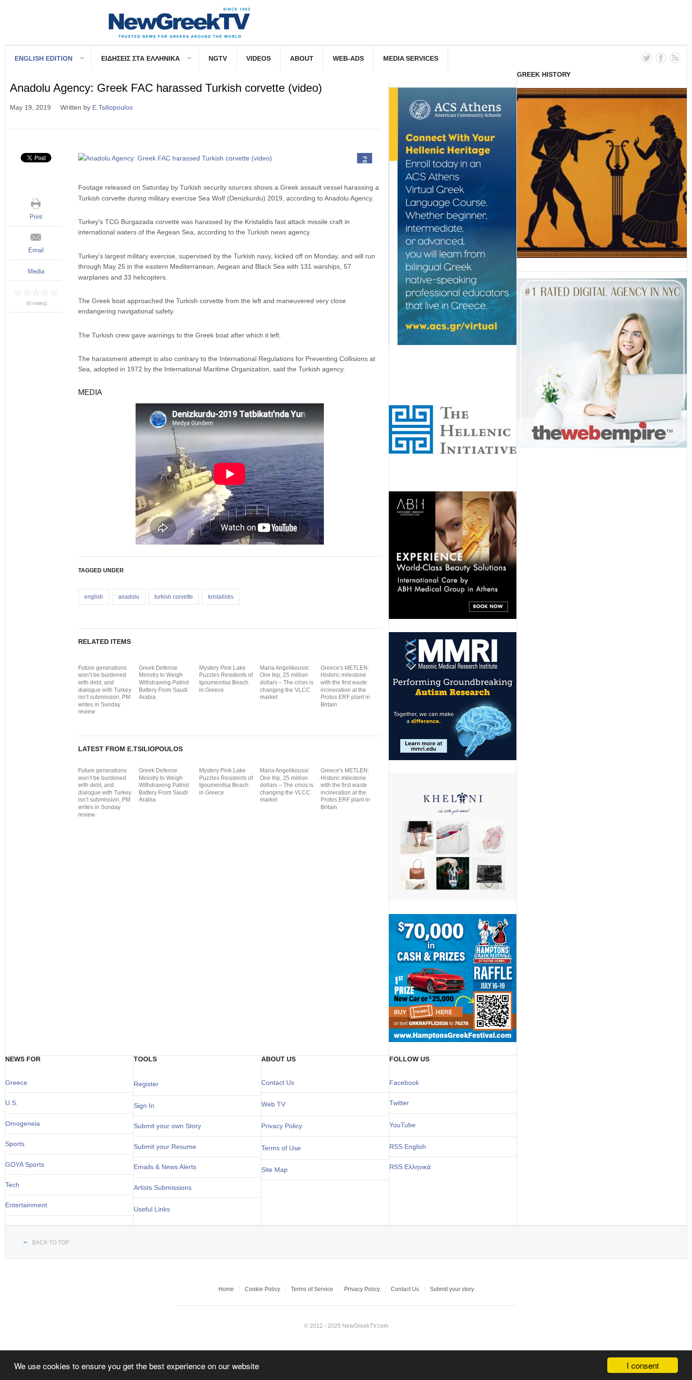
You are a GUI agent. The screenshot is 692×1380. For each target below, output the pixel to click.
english (93, 597)
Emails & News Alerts (165, 1167)
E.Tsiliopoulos (112, 107)
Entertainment (26, 1205)
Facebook (404, 1082)
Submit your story (452, 1289)
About (302, 58)
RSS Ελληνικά (410, 1167)
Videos (258, 58)
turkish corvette (173, 597)
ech (13, 1184)
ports (16, 1143)
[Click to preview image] (229, 158)
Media (36, 271)
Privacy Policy (281, 1126)
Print (36, 216)
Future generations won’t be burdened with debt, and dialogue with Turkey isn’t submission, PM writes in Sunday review (104, 690)
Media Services (410, 58)
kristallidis (220, 597)
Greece (16, 1082)
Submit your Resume (165, 1146)
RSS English (407, 1146)
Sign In (144, 1105)
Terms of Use (281, 1148)
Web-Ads (348, 58)
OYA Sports (27, 1164)
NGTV (218, 58)
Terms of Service (312, 1289)
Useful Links (152, 1209)
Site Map (274, 1169)
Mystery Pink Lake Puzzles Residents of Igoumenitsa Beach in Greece (226, 679)
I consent (643, 1365)
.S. (14, 1103)
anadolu (128, 597)
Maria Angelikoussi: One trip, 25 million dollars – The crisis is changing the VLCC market (287, 682)
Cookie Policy (262, 1289)
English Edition (43, 58)
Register (146, 1084)
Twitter (399, 1103)
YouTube (402, 1125)
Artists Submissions (163, 1187)
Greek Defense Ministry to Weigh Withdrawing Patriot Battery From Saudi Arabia (164, 682)
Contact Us (277, 1082)
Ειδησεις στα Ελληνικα (140, 58)
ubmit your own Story (169, 1126)
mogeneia (25, 1123)
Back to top (50, 1242)
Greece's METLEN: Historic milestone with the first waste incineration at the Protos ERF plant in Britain (345, 686)
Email (36, 250)
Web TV (273, 1104)
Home (226, 1289)
